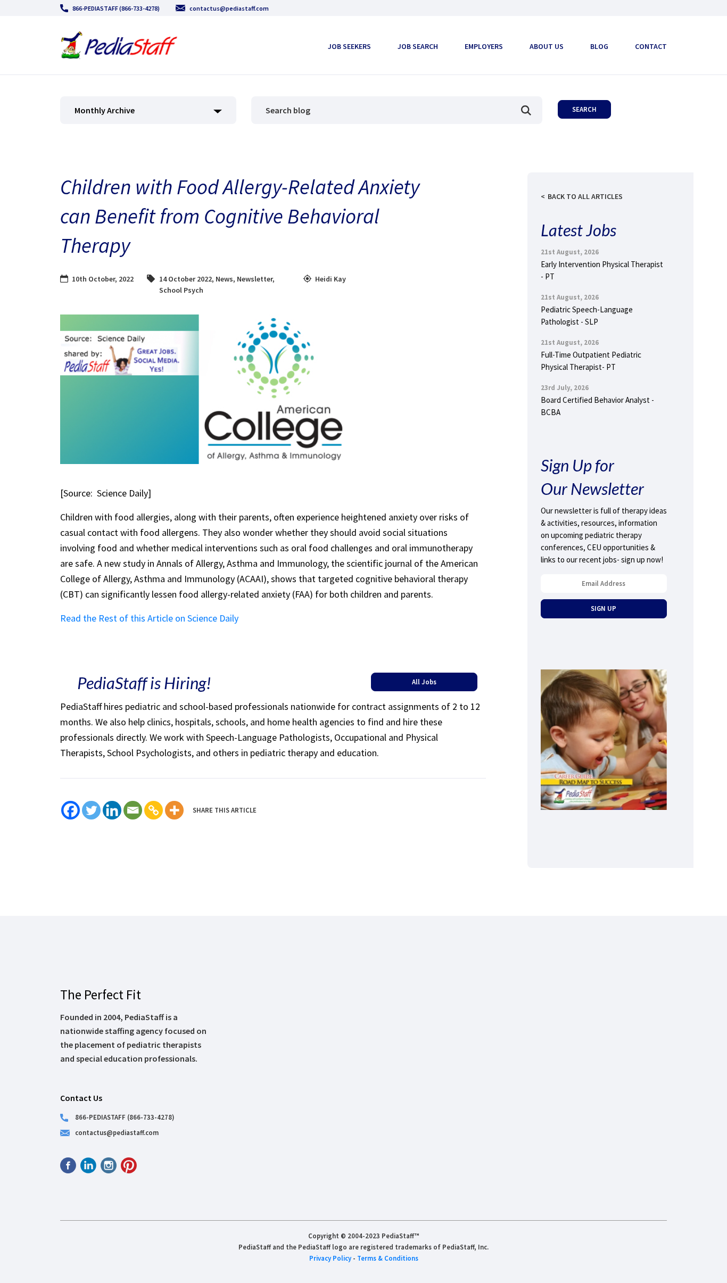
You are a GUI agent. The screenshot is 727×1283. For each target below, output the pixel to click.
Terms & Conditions (387, 1258)
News (224, 279)
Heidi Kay (330, 279)
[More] (174, 810)
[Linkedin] (112, 810)
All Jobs (424, 681)
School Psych (181, 290)
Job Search (418, 46)
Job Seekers (349, 46)
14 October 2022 (185, 279)
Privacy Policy (330, 1258)
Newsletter (254, 279)
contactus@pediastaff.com (229, 8)
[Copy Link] (153, 810)
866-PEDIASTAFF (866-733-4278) (116, 8)
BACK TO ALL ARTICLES (585, 196)
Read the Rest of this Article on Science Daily (149, 618)
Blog (599, 46)
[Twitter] (91, 810)
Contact (651, 46)
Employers (484, 46)
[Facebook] (70, 810)
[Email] (132, 810)
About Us (547, 46)
